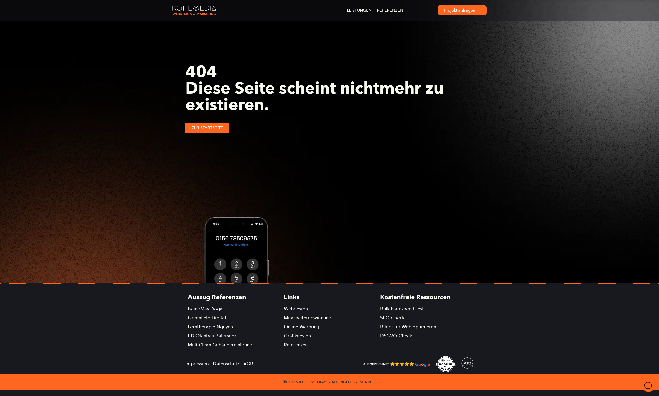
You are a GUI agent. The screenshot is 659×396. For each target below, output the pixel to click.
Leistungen (359, 10)
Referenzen (390, 10)
